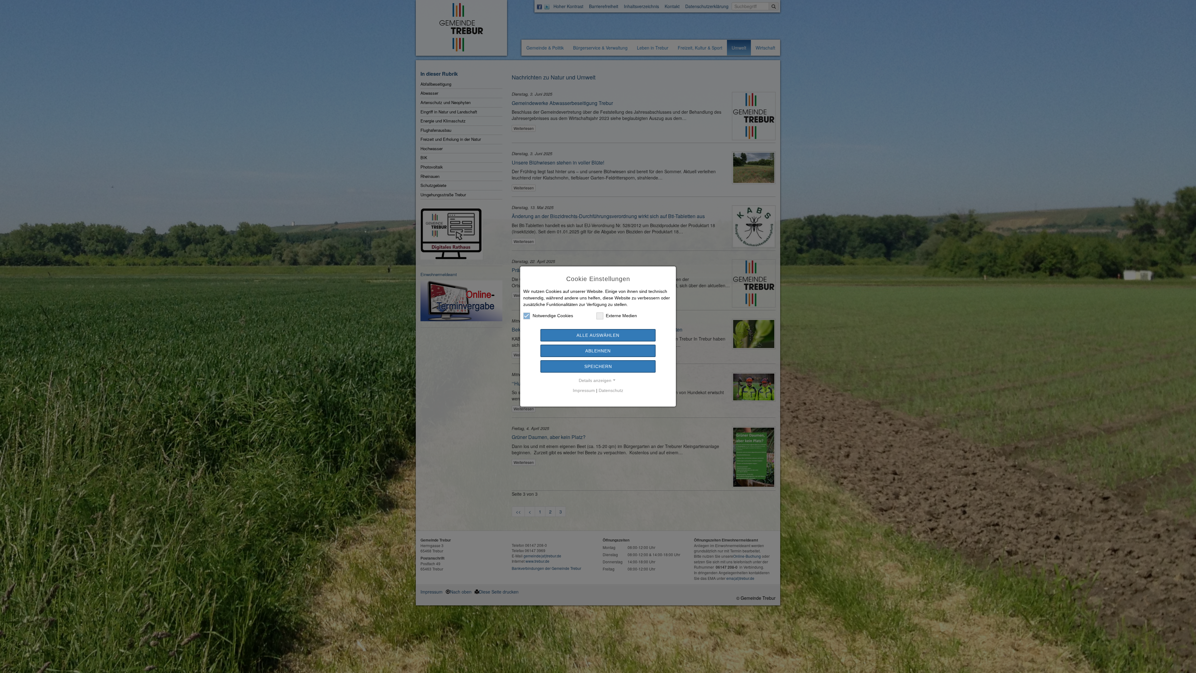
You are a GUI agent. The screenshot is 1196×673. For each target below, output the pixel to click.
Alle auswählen (598, 335)
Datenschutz (611, 390)
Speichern (598, 366)
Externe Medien (621, 315)
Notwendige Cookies (553, 315)
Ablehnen (598, 350)
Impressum (584, 390)
